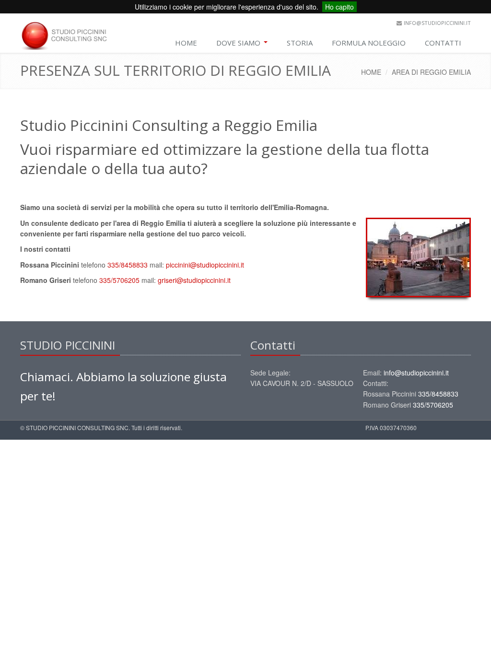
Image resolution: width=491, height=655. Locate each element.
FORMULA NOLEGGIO (369, 42)
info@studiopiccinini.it (437, 22)
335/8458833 (127, 264)
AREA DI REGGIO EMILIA (431, 72)
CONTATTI (443, 42)
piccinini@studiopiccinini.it (205, 264)
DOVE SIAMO (239, 42)
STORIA (300, 42)
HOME (186, 42)
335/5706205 (119, 280)
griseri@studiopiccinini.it (194, 280)
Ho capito (339, 7)
